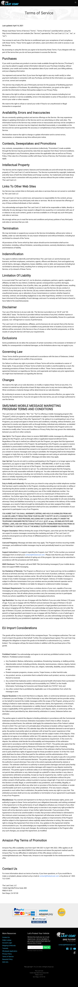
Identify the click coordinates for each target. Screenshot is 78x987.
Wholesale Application (9, 951)
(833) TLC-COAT (69, 939)
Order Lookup (6, 940)
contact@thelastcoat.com (35, 555)
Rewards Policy (7, 959)
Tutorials (5, 948)
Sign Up (46, 947)
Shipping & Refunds (9, 945)
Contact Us (6, 937)
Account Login (7, 943)
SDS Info (5, 962)
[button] (75, 2)
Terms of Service (8, 956)
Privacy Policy (7, 954)
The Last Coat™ (28, 967)
